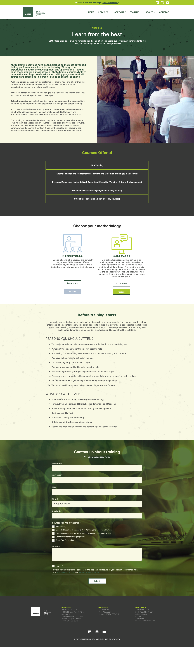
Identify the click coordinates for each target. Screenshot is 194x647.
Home (91, 12)
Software (120, 12)
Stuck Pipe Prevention (65, 540)
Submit (97, 581)
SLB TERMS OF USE (66, 572)
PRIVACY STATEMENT (89, 572)
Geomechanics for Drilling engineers (70, 537)
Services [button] (103, 12)
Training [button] (134, 12)
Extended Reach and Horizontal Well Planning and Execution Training (84, 530)
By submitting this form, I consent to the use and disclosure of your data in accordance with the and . (95, 571)
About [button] (149, 12)
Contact (164, 12)
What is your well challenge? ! (98, 3)
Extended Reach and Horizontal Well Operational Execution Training (83, 533)
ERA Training (61, 526)
